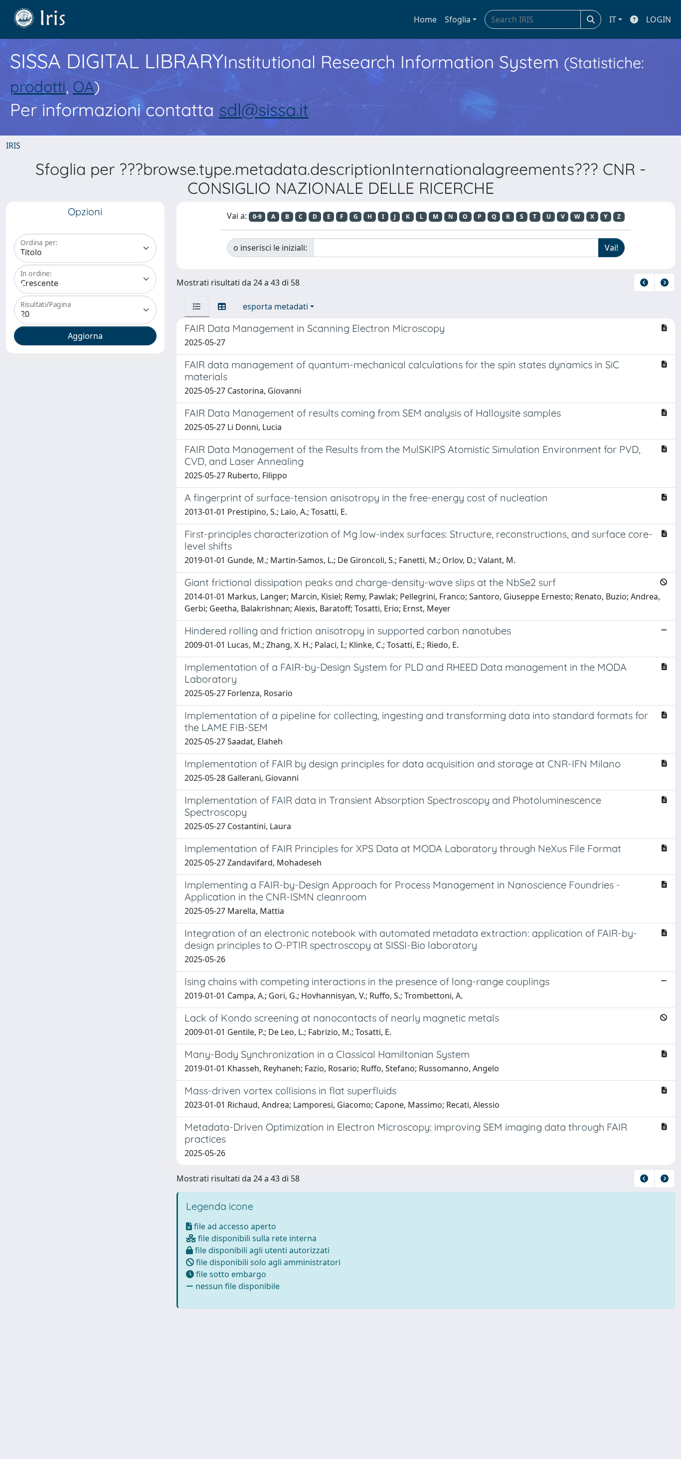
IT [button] (612, 19)
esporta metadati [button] (275, 306)
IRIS (13, 145)
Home (425, 19)
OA (83, 86)
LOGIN (658, 19)
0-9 (257, 216)
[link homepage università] (47, 19)
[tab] (196, 306)
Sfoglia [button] (458, 19)
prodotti (38, 86)
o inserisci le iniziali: (270, 247)
